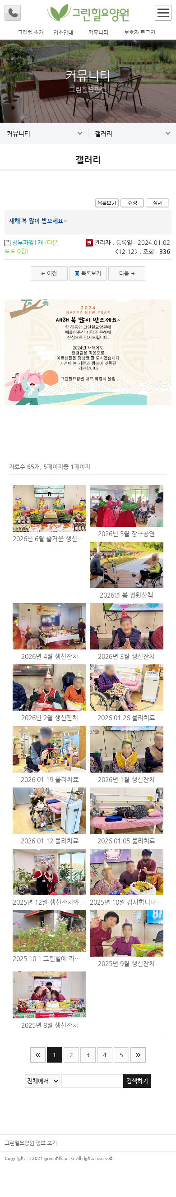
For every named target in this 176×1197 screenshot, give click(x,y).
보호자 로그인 (139, 32)
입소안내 (63, 32)
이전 (51, 273)
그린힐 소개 (31, 32)
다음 (124, 273)
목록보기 (90, 273)
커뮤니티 (98, 32)
